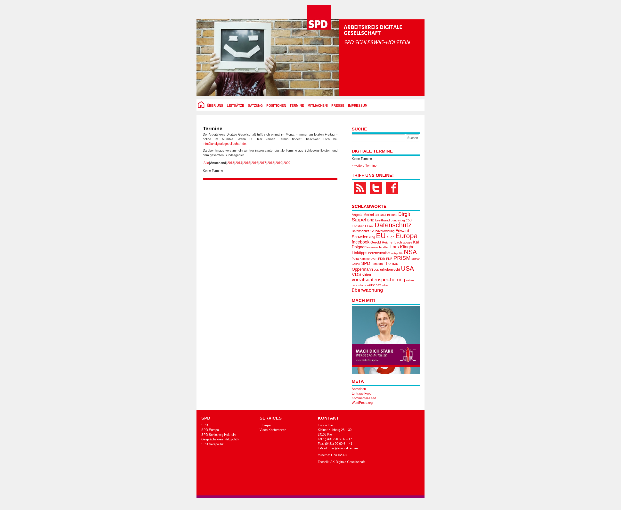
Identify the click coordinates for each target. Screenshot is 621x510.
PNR (389, 258)
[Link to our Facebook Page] (392, 188)
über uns (215, 105)
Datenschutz (393, 225)
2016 (254, 163)
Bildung (392, 215)
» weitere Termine (364, 165)
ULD (376, 269)
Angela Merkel (363, 215)
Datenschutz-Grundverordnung (373, 231)
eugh (390, 237)
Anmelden (359, 389)
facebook (360, 241)
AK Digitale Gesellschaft (347, 462)
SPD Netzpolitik (212, 444)
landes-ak (372, 247)
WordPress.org (362, 403)
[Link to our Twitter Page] (376, 188)
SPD (365, 263)
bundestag (398, 220)
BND (370, 220)
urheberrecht (390, 269)
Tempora (377, 263)
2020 (286, 163)
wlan (385, 285)
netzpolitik (397, 253)
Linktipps (359, 253)
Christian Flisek (363, 226)
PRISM (401, 258)
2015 (246, 163)
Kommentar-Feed (364, 398)
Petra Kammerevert (364, 258)
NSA (410, 252)
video (366, 275)
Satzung (255, 105)
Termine (297, 105)
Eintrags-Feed (361, 393)
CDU (409, 220)
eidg (372, 237)
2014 (238, 163)
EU (381, 236)
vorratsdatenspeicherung (378, 279)
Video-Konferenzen (273, 430)
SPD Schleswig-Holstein (218, 435)
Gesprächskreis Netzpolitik (220, 439)
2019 (278, 163)
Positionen (276, 105)
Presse (337, 105)
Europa (406, 236)
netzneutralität (379, 253)
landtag (384, 247)
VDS (356, 274)
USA (407, 268)
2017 (262, 163)
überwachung (367, 290)
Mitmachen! (318, 105)
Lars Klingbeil (403, 246)
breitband (382, 220)
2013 (230, 163)
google (407, 242)
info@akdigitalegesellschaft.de (224, 144)
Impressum (358, 105)
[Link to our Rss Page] (360, 188)
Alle (206, 163)
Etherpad (266, 425)
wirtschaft (374, 285)
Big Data (380, 215)
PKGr (381, 258)
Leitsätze (235, 105)
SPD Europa (210, 430)
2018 (270, 163)
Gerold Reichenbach (386, 242)
